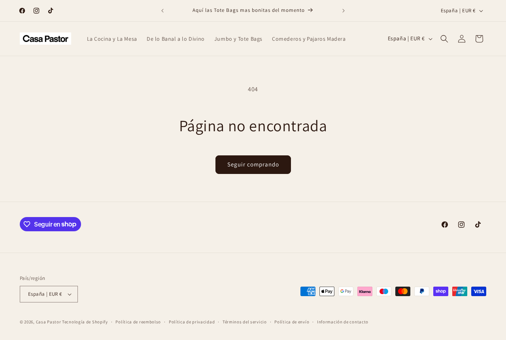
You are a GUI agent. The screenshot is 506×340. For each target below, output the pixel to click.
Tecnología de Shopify (85, 322)
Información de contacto (342, 322)
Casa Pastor (48, 322)
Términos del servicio (245, 322)
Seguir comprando (253, 164)
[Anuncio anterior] (162, 10)
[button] (444, 38)
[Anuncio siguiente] (343, 10)
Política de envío (291, 322)
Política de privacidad (192, 322)
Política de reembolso (138, 322)
